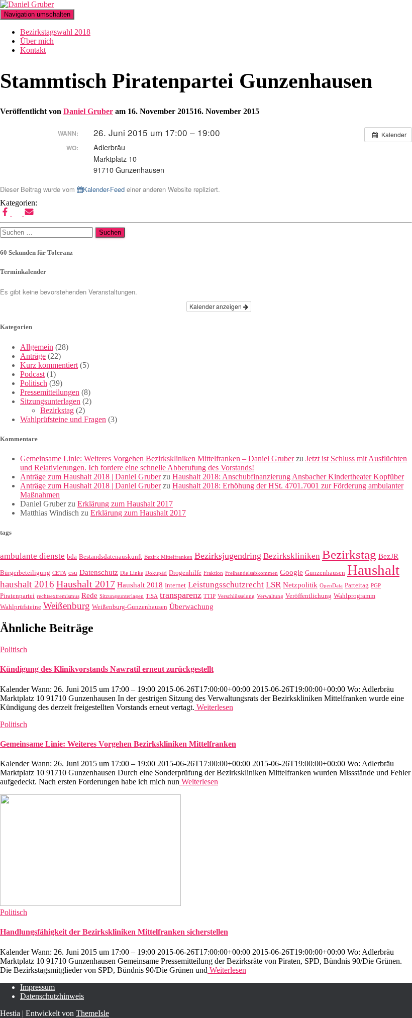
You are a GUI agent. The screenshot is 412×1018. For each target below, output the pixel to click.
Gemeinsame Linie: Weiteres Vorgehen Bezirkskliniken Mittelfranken (118, 744)
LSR (273, 584)
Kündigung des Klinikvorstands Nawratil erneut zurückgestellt (107, 669)
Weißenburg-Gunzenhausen (129, 606)
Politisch (33, 383)
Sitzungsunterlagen (50, 401)
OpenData (331, 585)
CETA (59, 573)
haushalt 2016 (27, 584)
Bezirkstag (57, 410)
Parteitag (357, 585)
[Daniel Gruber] (27, 4)
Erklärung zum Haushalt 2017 (125, 503)
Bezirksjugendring (227, 556)
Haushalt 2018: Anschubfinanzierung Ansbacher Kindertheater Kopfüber (288, 476)
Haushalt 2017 (85, 583)
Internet (175, 585)
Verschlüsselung (236, 596)
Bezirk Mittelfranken (168, 557)
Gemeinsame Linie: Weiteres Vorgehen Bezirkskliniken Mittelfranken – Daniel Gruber (157, 458)
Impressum (37, 987)
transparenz (180, 595)
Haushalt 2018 (140, 585)
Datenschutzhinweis (52, 996)
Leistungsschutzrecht (226, 584)
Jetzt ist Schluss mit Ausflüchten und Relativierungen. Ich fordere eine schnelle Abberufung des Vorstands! (213, 463)
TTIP (209, 596)
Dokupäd (156, 573)
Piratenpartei (17, 595)
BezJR (388, 556)
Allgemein (36, 347)
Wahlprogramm (354, 595)
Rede (89, 595)
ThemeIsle (92, 1013)
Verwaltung (270, 596)
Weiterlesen (213, 707)
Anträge (33, 356)
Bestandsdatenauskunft (110, 556)
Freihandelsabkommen (251, 573)
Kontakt (33, 50)
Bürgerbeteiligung (25, 572)
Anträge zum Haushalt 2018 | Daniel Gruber (90, 476)
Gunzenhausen (325, 572)
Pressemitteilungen (49, 392)
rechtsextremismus (58, 596)
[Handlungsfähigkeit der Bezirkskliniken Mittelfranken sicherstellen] (90, 903)
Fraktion (213, 573)
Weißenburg (66, 605)
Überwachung (191, 606)
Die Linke (131, 573)
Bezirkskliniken (291, 556)
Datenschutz (98, 572)
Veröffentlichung (308, 595)
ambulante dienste (32, 556)
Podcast (32, 374)
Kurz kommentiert (49, 365)
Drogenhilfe (185, 572)
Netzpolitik (300, 585)
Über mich (37, 41)
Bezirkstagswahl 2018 (55, 32)
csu (72, 572)
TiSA (152, 596)
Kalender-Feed (104, 189)
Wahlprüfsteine (20, 606)
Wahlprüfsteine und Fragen (63, 419)
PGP (376, 585)
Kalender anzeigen (216, 306)
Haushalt (373, 570)
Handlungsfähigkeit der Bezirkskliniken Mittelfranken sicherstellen (114, 932)
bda (72, 556)
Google (291, 572)
